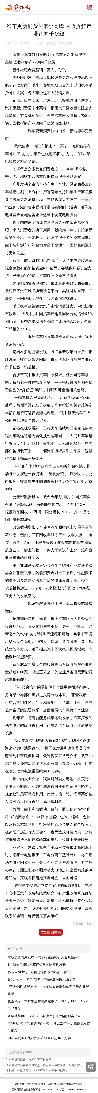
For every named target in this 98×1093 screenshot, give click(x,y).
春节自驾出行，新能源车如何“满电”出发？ (39, 972)
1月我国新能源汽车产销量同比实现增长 (37, 965)
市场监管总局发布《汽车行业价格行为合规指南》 (44, 957)
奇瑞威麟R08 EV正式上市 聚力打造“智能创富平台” (45, 1016)
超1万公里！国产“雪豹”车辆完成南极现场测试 (41, 979)
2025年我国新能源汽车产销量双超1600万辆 (39, 1038)
